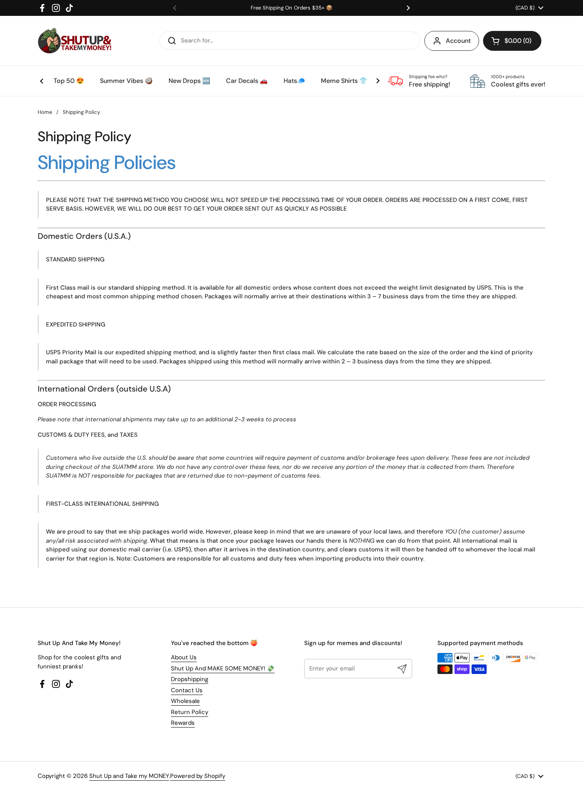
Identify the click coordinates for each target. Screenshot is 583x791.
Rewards (183, 723)
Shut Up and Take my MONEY (129, 776)
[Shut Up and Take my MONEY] (74, 41)
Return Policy (189, 712)
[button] (512, 41)
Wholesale (185, 701)
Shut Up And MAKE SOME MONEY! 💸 (222, 668)
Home (45, 112)
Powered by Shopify (197, 776)
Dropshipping (189, 679)
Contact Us (187, 690)
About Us (184, 657)
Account (458, 40)
